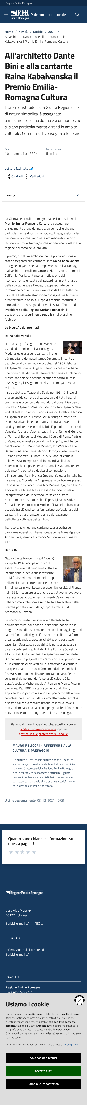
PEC (37, 923)
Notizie (38, 31)
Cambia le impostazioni (44, 1083)
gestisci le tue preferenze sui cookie (43, 733)
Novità (23, 31)
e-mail (20, 923)
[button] (77, 14)
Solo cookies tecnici (43, 1057)
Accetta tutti (43, 1070)
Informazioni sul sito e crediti (25, 949)
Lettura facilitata (16, 168)
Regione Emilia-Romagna (19, 3)
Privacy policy (70, 1044)
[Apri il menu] (5, 14)
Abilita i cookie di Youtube (38, 729)
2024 (51, 31)
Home (9, 31)
